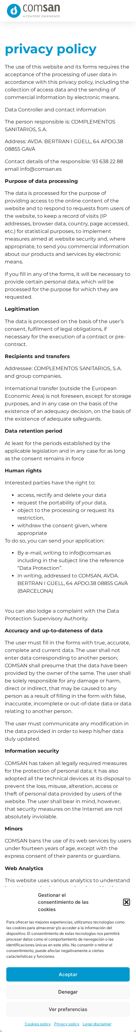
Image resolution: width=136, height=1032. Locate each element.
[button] (126, 902)
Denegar (68, 992)
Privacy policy (66, 1024)
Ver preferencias (68, 1009)
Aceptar (68, 974)
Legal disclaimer (97, 1024)
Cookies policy (38, 1024)
